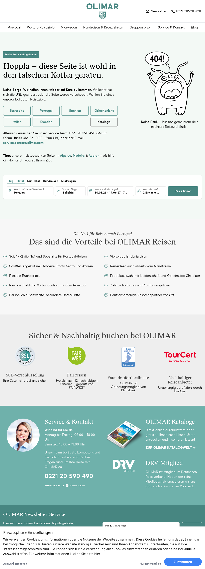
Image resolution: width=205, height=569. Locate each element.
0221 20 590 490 (69, 476)
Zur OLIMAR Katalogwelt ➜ (171, 448)
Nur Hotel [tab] (33, 181)
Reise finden (183, 191)
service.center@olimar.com (65, 485)
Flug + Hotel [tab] (15, 181)
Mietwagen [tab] (68, 181)
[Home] (102, 11)
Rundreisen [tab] (50, 181)
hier (97, 554)
